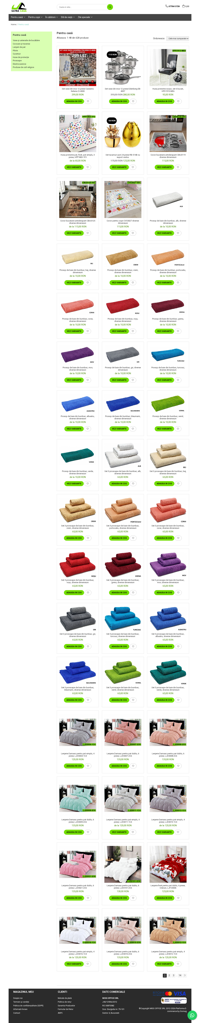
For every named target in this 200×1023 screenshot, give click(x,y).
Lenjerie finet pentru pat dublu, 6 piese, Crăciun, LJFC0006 (168, 886)
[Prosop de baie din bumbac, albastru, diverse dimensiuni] (77, 403)
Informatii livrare (20, 1009)
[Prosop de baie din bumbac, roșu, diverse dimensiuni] (122, 306)
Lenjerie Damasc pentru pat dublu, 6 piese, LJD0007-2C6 (123, 754)
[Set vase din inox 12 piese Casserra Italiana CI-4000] (77, 67)
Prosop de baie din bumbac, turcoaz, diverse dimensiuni (168, 368)
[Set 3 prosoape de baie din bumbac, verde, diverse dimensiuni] (168, 672)
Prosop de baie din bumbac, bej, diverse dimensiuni (78, 271)
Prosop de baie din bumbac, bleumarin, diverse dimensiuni (122, 417)
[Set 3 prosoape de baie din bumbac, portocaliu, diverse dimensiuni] (122, 510)
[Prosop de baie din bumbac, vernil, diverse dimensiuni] (168, 404)
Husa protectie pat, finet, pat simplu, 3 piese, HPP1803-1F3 (78, 156)
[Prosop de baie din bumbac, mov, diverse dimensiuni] (77, 355)
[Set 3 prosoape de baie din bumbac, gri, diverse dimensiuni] (77, 618)
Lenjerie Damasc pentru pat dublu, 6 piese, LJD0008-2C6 (168, 754)
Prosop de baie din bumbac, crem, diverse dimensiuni (122, 271)
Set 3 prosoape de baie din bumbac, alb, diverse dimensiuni (123, 472)
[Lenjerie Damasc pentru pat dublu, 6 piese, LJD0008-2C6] (168, 732)
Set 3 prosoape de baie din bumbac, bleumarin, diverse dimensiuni (77, 688)
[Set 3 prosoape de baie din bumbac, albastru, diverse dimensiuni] (168, 619)
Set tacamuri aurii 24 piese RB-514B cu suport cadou (123, 156)
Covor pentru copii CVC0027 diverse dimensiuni (123, 222)
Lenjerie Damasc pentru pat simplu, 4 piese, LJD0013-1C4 (168, 820)
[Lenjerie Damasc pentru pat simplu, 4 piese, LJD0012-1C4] (168, 930)
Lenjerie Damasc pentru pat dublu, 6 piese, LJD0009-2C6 (78, 820)
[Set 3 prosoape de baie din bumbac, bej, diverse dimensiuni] (168, 455)
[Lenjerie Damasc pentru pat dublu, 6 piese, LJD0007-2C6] (122, 732)
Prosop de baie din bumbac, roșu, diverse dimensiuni (123, 320)
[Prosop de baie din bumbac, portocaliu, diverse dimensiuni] (168, 257)
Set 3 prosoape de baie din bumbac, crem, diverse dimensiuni (77, 527)
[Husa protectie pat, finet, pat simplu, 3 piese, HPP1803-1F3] (77, 133)
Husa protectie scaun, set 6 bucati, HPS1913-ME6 (168, 90)
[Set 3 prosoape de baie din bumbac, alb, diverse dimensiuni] (122, 455)
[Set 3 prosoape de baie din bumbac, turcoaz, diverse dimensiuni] (122, 619)
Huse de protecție (21, 57)
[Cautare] (110, 7)
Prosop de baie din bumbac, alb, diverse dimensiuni (168, 222)
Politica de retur (64, 1002)
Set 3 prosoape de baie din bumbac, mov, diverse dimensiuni (168, 581)
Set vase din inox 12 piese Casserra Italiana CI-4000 (78, 90)
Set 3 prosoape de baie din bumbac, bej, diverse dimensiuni (168, 472)
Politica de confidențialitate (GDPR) (28, 1006)
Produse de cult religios (23, 67)
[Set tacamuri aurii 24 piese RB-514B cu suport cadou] (122, 133)
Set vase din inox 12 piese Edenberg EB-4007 (123, 90)
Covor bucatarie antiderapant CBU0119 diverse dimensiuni (168, 156)
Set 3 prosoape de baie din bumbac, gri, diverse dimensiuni (78, 635)
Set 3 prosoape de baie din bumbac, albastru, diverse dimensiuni (168, 635)
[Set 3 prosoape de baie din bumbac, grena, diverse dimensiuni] (122, 564)
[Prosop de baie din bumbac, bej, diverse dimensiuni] (77, 257)
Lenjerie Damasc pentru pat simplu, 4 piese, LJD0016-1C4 (77, 952)
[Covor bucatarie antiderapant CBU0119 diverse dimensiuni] (168, 133)
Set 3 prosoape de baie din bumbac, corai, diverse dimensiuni (168, 527)
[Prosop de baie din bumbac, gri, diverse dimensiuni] (122, 355)
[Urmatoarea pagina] (185, 976)
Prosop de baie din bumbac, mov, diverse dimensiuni (78, 368)
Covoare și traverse (21, 44)
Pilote (15, 50)
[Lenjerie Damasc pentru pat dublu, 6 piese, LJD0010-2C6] (122, 930)
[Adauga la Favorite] (88, 101)
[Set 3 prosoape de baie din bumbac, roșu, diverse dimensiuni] (77, 564)
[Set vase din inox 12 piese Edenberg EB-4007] (122, 67)
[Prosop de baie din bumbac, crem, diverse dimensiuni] (122, 257)
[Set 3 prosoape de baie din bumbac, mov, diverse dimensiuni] (168, 564)
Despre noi (17, 998)
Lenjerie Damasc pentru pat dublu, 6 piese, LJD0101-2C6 (123, 886)
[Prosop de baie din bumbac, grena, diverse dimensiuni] (168, 306)
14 (180, 975)
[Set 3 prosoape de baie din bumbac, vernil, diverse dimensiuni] (122, 672)
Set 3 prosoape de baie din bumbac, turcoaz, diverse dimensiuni (122, 635)
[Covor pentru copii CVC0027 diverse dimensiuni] (122, 199)
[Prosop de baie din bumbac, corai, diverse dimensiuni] (77, 306)
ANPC (60, 1013)
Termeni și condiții (21, 1002)
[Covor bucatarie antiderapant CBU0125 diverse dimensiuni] (77, 199)
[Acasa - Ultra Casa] (26, 7)
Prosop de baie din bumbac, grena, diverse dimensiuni (168, 320)
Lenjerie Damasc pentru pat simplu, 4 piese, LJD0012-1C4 (168, 952)
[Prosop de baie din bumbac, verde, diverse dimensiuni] (77, 455)
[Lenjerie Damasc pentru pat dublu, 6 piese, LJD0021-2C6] (77, 864)
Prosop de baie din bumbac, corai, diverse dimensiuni (77, 320)
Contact (16, 1013)
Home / (14, 24)
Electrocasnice (19, 64)
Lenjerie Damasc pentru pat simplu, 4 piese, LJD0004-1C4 (77, 754)
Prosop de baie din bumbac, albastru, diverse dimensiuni (78, 417)
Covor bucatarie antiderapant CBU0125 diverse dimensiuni (77, 222)
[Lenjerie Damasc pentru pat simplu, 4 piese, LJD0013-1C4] (168, 798)
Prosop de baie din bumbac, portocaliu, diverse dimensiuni (168, 271)
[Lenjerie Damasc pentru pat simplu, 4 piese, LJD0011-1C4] (122, 798)
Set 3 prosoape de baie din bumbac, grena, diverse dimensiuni (122, 581)
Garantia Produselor (66, 1006)
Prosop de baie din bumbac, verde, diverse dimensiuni (77, 472)
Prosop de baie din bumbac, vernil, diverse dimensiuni (168, 417)
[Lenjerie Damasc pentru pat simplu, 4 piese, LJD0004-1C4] (77, 732)
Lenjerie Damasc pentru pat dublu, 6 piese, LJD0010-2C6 (123, 952)
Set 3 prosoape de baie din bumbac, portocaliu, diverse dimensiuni (122, 527)
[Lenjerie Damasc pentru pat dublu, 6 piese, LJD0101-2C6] (122, 864)
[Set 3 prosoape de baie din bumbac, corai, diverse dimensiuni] (168, 510)
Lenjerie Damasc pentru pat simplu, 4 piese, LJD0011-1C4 (123, 820)
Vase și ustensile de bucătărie (26, 40)
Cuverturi (17, 54)
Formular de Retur (65, 1009)
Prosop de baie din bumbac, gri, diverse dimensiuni (123, 368)
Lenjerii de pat (19, 47)
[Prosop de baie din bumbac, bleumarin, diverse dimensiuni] (122, 403)
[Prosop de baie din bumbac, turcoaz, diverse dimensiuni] (168, 355)
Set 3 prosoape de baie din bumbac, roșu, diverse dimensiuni (77, 581)
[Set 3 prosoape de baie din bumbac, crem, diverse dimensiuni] (77, 510)
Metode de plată (65, 998)
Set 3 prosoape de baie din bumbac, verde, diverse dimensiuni (168, 688)
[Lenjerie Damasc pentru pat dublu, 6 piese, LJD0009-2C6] (77, 798)
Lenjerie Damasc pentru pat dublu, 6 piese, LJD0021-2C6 (78, 886)
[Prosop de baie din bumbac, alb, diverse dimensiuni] (168, 199)
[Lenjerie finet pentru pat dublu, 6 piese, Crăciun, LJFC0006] (168, 864)
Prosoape (17, 60)
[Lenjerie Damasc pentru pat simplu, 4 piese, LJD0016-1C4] (77, 930)
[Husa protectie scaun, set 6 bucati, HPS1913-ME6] (168, 67)
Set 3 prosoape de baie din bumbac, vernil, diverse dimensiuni (122, 688)
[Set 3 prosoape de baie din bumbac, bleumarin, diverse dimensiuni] (77, 672)
